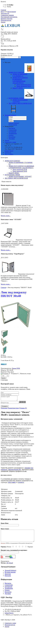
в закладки (4, 380)
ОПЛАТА (8, 152)
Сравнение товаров (7, 15)
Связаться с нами (10, 142)
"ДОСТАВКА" (12, 482)
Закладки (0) (5, 13)
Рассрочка (12, 137)
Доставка (12, 138)
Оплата (11, 135)
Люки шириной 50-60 (23, 86)
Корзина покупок (6, 18)
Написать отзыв (25, 373)
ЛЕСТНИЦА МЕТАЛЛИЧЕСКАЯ (16, 178)
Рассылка (8, 575)
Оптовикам (12, 131)
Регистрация (11, 11)
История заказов (10, 572)
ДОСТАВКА (9, 154)
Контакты (12, 128)
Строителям (13, 130)
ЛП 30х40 (9, 563)
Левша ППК (16, 368)
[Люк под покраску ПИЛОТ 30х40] (16, 329)
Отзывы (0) (23, 408)
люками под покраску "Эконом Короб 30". (17, 468)
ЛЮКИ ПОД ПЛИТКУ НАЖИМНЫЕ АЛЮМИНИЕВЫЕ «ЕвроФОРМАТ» (21, 167)
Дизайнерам (13, 133)
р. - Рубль (8, 6)
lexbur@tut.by (9, 151)
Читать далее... (5, 216)
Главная (3, 10)
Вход (2, 11)
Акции (3, 22)
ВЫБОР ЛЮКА (14, 173)
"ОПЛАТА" (21, 482)
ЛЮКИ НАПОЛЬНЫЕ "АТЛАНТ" (20, 176)
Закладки (8, 574)
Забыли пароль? (14, 123)
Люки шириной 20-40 (23, 84)
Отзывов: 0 (14, 373)
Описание (4, 408)
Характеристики (13, 408)
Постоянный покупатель (9, 17)
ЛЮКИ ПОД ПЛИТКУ (12, 161)
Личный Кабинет (10, 115)
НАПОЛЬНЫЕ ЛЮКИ (12, 175)
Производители (6, 20)
